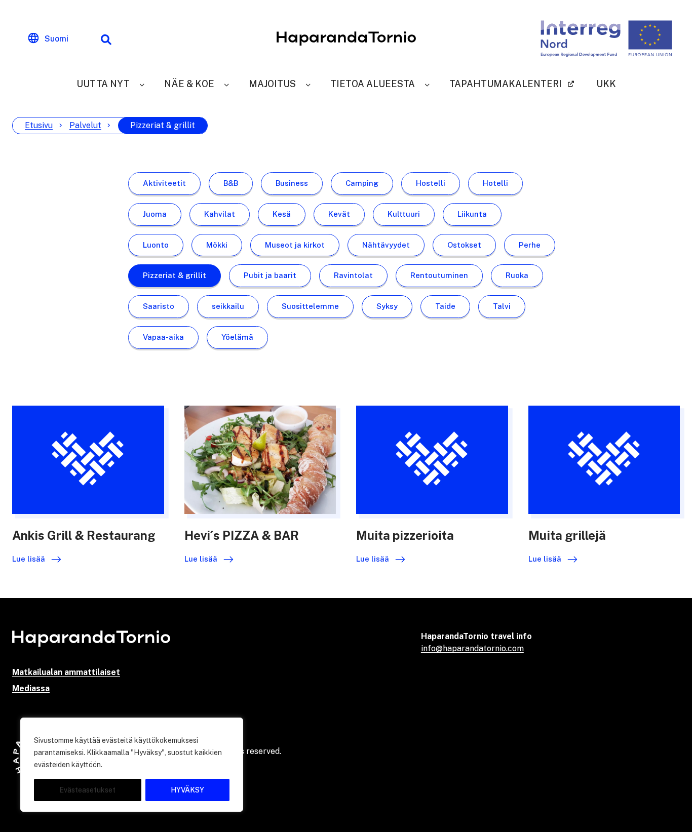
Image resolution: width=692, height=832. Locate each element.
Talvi (502, 306)
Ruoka (517, 275)
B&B (230, 183)
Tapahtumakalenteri (505, 83)
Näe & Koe (189, 83)
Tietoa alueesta (372, 83)
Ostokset (464, 245)
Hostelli (430, 183)
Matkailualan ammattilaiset (66, 672)
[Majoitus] (308, 84)
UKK (606, 83)
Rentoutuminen (439, 275)
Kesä (282, 214)
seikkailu (228, 306)
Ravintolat (353, 275)
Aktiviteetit (164, 183)
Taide (445, 306)
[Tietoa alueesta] (427, 84)
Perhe (530, 245)
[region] (131, 765)
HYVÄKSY (187, 790)
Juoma (155, 214)
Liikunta (472, 214)
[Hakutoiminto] (106, 38)
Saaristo (158, 306)
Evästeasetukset (87, 790)
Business (292, 183)
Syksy (387, 306)
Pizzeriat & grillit (174, 275)
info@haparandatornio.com (472, 648)
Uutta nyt (103, 83)
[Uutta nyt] (142, 84)
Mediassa (31, 688)
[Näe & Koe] (226, 84)
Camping (361, 183)
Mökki (216, 245)
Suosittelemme (310, 306)
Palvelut (85, 125)
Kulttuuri (404, 214)
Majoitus (272, 83)
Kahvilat (219, 214)
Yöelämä (237, 337)
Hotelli (495, 183)
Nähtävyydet (386, 245)
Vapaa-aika (163, 337)
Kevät (339, 214)
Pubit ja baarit (270, 275)
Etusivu (39, 125)
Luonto (156, 245)
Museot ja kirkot (295, 245)
